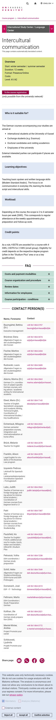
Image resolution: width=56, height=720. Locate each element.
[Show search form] (27, 3)
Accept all (23, 715)
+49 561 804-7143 (35, 400)
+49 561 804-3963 (35, 379)
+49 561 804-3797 (35, 325)
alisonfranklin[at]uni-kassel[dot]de (41, 457)
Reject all (8, 715)
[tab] (28, 274)
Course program (8, 18)
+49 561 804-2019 (35, 586)
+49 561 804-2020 (35, 534)
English (48, 3)
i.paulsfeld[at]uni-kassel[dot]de (40, 538)
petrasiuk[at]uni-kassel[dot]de (39, 559)
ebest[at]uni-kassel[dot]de (38, 404)
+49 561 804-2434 (35, 351)
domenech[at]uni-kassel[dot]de (40, 589)
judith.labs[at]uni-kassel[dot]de (40, 490)
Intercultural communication (28, 18)
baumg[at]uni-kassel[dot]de (38, 328)
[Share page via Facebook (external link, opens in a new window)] (34, 662)
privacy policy (16, 695)
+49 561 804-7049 (35, 569)
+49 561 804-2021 (35, 611)
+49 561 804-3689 (35, 365)
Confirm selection (42, 715)
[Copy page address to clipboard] (42, 662)
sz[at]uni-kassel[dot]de (36, 340)
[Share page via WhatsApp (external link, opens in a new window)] (26, 662)
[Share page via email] (19, 662)
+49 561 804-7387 (35, 511)
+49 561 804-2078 (35, 443)
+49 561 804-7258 (35, 555)
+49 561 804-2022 (35, 424)
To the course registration (15, 92)
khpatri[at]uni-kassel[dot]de (38, 514)
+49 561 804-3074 (35, 337)
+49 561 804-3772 (35, 625)
